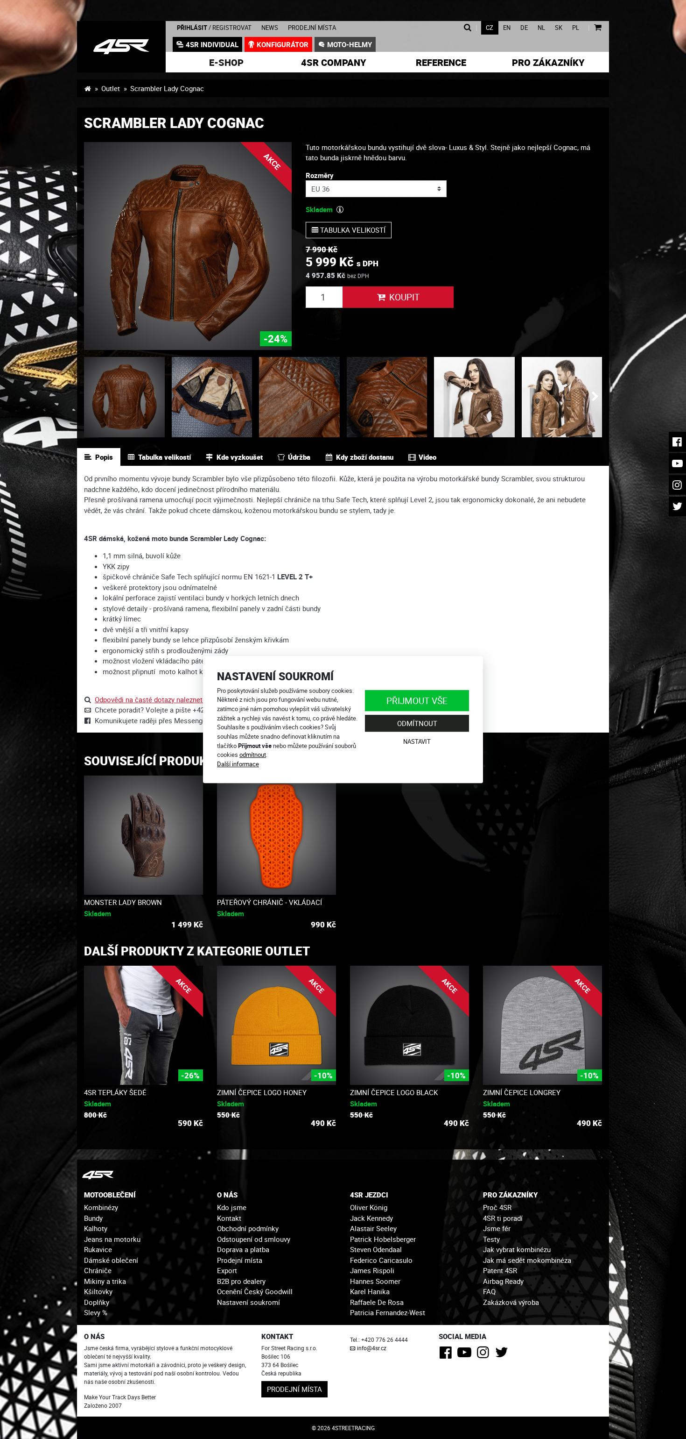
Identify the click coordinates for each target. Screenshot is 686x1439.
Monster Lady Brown (123, 902)
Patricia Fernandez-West (387, 1312)
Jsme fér (497, 1228)
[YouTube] (466, 1355)
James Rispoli (372, 1270)
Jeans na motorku (112, 1239)
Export (227, 1270)
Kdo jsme (231, 1207)
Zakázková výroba (511, 1302)
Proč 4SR (497, 1207)
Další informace (238, 764)
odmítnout (252, 754)
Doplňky (96, 1302)
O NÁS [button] (227, 1194)
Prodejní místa (312, 28)
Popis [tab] (104, 457)
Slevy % (95, 1312)
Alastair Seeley (373, 1228)
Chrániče (98, 1270)
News (269, 28)
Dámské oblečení (111, 1260)
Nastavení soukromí (248, 1302)
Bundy (93, 1218)
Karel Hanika (370, 1291)
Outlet (110, 88)
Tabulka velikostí (351, 230)
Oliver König (368, 1207)
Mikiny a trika (105, 1281)
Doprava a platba (243, 1249)
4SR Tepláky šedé (115, 1092)
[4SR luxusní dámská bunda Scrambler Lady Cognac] (121, 46)
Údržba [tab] (299, 457)
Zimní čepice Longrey (521, 1092)
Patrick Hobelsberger (383, 1239)
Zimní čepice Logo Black (394, 1092)
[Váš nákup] (597, 27)
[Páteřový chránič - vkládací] (276, 835)
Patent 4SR (500, 1270)
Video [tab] (427, 457)
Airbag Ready (503, 1281)
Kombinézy (101, 1207)
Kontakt (229, 1218)
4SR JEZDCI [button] (369, 1194)
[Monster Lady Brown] (143, 835)
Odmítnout (417, 723)
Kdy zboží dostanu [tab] (364, 457)
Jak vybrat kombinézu (517, 1249)
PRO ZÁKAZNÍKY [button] (510, 1194)
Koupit (404, 297)
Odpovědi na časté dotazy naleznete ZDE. (159, 699)
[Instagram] (484, 1355)
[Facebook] (447, 1355)
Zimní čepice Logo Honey (262, 1092)
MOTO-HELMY (349, 44)
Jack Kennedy (371, 1218)
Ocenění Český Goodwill (255, 1291)
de (524, 28)
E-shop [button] (226, 62)
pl (575, 28)
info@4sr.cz (371, 1348)
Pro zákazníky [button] (548, 62)
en (507, 28)
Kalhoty (95, 1228)
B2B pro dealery (241, 1281)
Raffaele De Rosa (377, 1302)
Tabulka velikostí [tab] (164, 457)
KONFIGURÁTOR (282, 44)
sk (558, 28)
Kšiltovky (98, 1291)
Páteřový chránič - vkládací (269, 902)
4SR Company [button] (333, 62)
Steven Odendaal (376, 1249)
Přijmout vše (417, 700)
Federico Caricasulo (381, 1260)
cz (489, 28)
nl (541, 28)
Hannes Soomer (375, 1281)
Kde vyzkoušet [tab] (240, 457)
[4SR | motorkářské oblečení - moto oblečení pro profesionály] (87, 88)
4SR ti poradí (503, 1218)
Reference (441, 62)
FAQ (489, 1291)
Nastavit (417, 741)
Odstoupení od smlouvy (253, 1239)
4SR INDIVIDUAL (212, 44)
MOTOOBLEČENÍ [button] (110, 1194)
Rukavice (98, 1249)
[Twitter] (503, 1355)
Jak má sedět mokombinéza (527, 1260)
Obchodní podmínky (248, 1228)
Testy (491, 1239)
